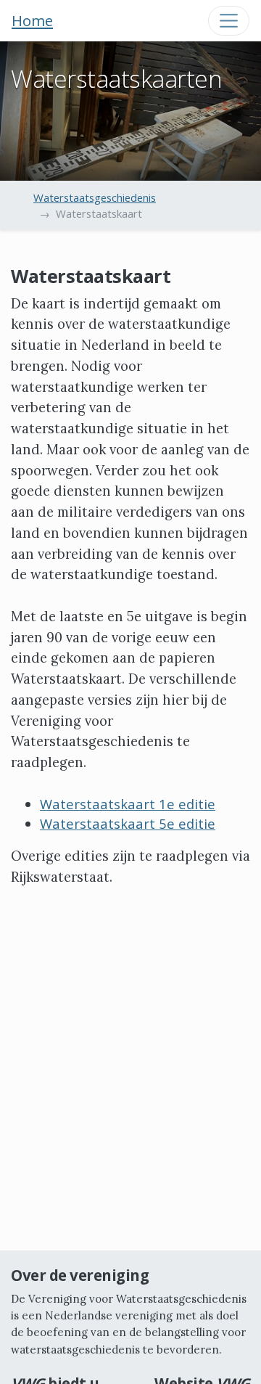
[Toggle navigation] (228, 21)
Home (32, 20)
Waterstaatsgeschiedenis (94, 197)
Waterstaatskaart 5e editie (127, 823)
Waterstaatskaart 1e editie (127, 804)
